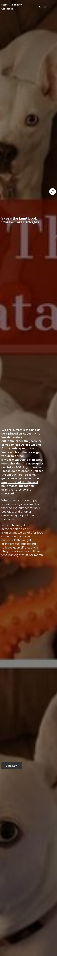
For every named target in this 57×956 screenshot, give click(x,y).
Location (17, 4)
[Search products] (52, 191)
